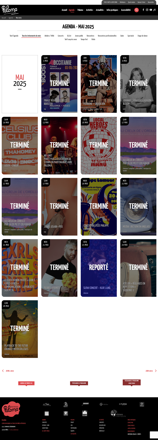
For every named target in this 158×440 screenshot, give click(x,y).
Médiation (101, 428)
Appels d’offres (131, 428)
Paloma (80, 10)
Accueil (64, 10)
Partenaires (74, 428)
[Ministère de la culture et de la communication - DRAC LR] (84, 413)
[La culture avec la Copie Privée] (103, 404)
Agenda (71, 10)
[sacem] (84, 404)
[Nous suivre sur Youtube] (151, 10)
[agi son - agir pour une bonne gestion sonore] (46, 404)
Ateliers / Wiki (49, 36)
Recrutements (131, 431)
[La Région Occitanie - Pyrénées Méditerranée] (142, 404)
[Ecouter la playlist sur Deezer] (154, 10)
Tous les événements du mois (31, 36)
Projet (72, 422)
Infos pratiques (112, 10)
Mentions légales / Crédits (134, 434)
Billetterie (122, 2)
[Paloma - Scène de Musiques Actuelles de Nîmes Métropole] (10, 10)
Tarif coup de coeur (71, 39)
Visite (93, 39)
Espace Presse (131, 425)
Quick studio (131, 2)
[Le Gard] (46, 413)
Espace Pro (130, 422)
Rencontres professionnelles (107, 36)
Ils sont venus (46, 431)
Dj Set (69, 36)
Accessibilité (126, 10)
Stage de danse (142, 36)
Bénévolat (101, 431)
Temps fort (84, 39)
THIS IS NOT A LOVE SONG (110, 2)
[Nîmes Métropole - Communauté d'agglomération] (118, 413)
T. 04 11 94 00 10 (13, 430)
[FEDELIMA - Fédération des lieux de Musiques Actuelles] (65, 404)
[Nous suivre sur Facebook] (143, 10)
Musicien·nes (102, 425)
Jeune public (79, 36)
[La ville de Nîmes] (65, 413)
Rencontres (90, 36)
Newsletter (151, 2)
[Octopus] (122, 404)
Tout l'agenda (14, 36)
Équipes (72, 431)
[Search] (136, 10)
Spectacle (131, 36)
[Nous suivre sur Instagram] (147, 10)
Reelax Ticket (141, 2)
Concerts (61, 36)
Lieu (72, 425)
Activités (89, 10)
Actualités (100, 10)
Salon (122, 36)
